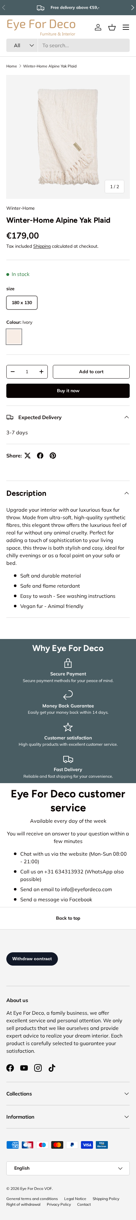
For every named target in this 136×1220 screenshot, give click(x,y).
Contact (84, 1204)
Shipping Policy (106, 1198)
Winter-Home (20, 208)
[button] (112, 27)
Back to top (68, 918)
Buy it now (68, 390)
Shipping (42, 246)
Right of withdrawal (23, 1204)
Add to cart (91, 371)
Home (11, 66)
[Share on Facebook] (40, 455)
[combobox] (68, 45)
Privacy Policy (59, 1204)
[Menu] (126, 27)
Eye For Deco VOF (36, 1188)
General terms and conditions (32, 1198)
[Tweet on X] (27, 455)
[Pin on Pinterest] (52, 455)
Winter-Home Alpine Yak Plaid (50, 66)
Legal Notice (75, 1198)
